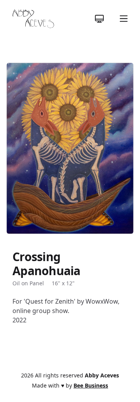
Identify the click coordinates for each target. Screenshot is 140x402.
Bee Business (91, 385)
